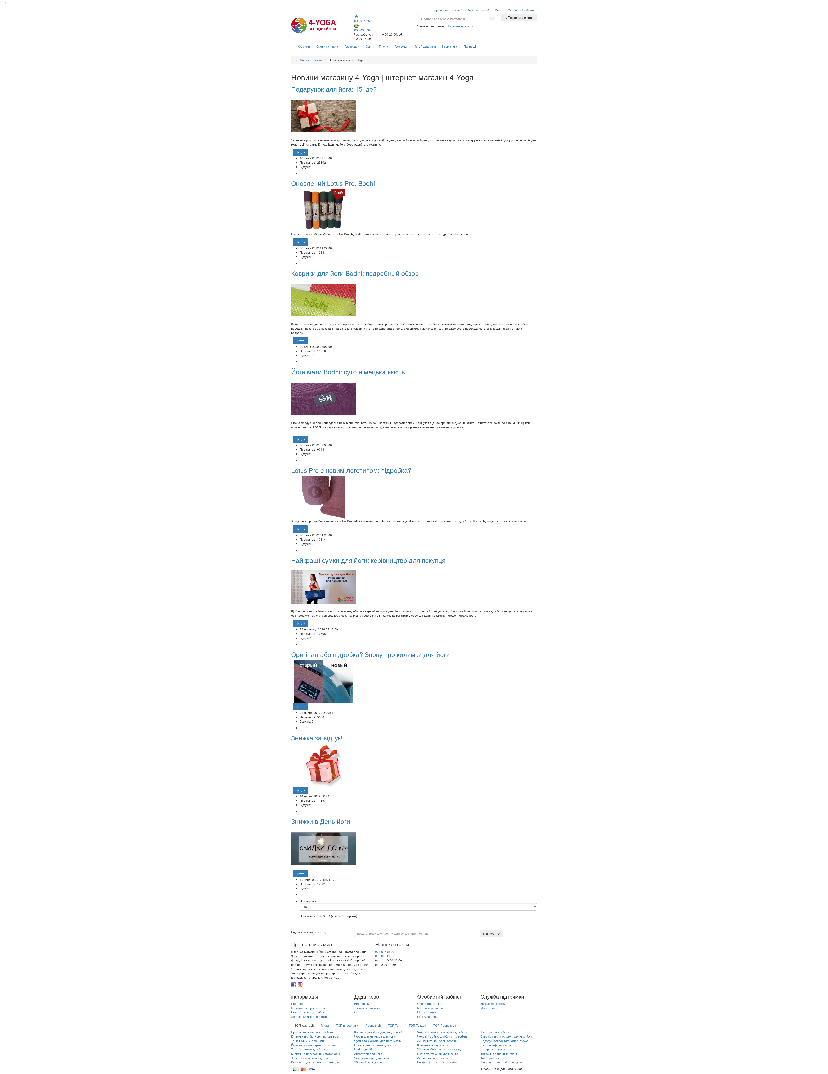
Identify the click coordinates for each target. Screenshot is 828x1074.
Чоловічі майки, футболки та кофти (442, 1036)
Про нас (297, 1003)
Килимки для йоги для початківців (315, 1036)
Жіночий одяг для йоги (370, 1062)
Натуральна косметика (496, 1049)
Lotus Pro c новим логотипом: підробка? (351, 470)
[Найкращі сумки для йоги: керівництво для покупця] (323, 587)
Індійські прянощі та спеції (499, 1053)
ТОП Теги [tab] (394, 1025)
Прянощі (470, 46)
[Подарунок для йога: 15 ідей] (323, 116)
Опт (357, 1012)
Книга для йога (491, 1058)
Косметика (449, 46)
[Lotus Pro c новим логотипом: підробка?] (323, 497)
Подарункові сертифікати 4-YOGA (504, 1040)
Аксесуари (352, 46)
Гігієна (383, 46)
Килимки (304, 46)
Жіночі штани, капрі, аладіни (437, 1040)
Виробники (362, 1003)
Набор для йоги (365, 1049)
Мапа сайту (488, 1008)
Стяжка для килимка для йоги (375, 1045)
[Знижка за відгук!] (323, 764)
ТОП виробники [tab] (347, 1025)
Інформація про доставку (309, 1008)
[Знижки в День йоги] (323, 848)
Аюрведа (401, 46)
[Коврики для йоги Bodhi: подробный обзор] (323, 300)
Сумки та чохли (327, 46)
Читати (300, 152)
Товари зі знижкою (367, 1008)
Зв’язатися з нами (493, 1003)
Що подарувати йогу (494, 1032)
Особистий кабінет (430, 1003)
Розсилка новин (428, 1016)
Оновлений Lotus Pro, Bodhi (333, 183)
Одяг (369, 46)
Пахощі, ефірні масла (495, 1045)
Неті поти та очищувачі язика (437, 1053)
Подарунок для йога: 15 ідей (334, 89)
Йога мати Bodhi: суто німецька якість (348, 371)
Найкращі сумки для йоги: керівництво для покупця (368, 560)
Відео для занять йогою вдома (502, 1062)
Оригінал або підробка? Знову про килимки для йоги (370, 654)
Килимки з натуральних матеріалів (315, 1053)
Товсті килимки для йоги (308, 1049)
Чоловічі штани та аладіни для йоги (442, 1032)
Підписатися (492, 933)
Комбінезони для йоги (432, 1045)
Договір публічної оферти (309, 1016)
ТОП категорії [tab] (304, 1025)
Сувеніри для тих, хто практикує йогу (506, 1036)
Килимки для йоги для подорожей (378, 1032)
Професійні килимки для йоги (312, 1032)
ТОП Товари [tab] (417, 1025)
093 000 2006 (363, 30)
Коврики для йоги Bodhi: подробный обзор (355, 273)
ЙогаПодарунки (425, 46)
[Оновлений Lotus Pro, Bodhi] (323, 210)
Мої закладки (426, 1012)
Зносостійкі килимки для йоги (311, 1058)
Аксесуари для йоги (368, 1053)
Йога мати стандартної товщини (314, 1045)
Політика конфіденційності (309, 1012)
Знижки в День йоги (320, 821)
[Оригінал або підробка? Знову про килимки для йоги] (323, 681)
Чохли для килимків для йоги (374, 1036)
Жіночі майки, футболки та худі (439, 1049)
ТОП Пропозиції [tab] (444, 1025)
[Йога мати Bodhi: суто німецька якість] (323, 398)
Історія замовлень (430, 1008)
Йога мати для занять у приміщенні (316, 1062)
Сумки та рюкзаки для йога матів (377, 1040)
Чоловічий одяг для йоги (371, 1058)
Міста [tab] (325, 1025)
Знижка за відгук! (316, 737)
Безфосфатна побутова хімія (437, 1062)
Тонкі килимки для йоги (307, 1040)
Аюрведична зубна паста (435, 1058)
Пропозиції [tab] (373, 1025)
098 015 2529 (363, 21)
